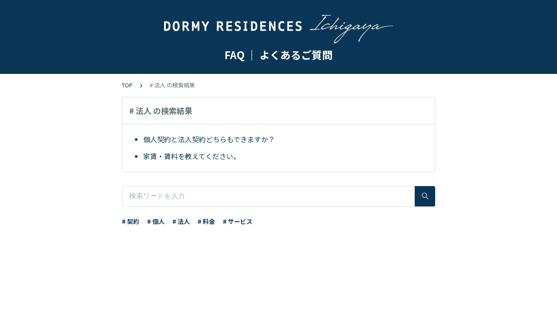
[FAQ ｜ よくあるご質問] (278, 29)
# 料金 (206, 221)
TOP (127, 85)
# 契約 (130, 221)
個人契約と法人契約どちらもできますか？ (209, 139)
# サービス (237, 221)
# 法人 (181, 221)
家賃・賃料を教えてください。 (191, 156)
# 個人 (155, 221)
